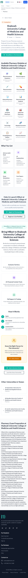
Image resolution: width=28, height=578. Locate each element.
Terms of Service (14, 572)
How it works (4, 550)
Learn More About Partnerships (14, 372)
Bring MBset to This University (13, 55)
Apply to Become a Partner (15, 368)
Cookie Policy (23, 572)
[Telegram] (17, 528)
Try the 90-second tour (7, 538)
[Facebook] (13, 528)
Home (2, 6)
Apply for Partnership (15, 212)
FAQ (2, 553)
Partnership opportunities (7, 548)
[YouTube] (2, 528)
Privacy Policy (5, 572)
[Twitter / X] (6, 528)
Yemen (8, 6)
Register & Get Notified (15, 216)
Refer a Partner (15, 358)
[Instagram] (9, 528)
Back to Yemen (8, 17)
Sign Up (25, 2)
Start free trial (4, 536)
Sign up (3, 540)
